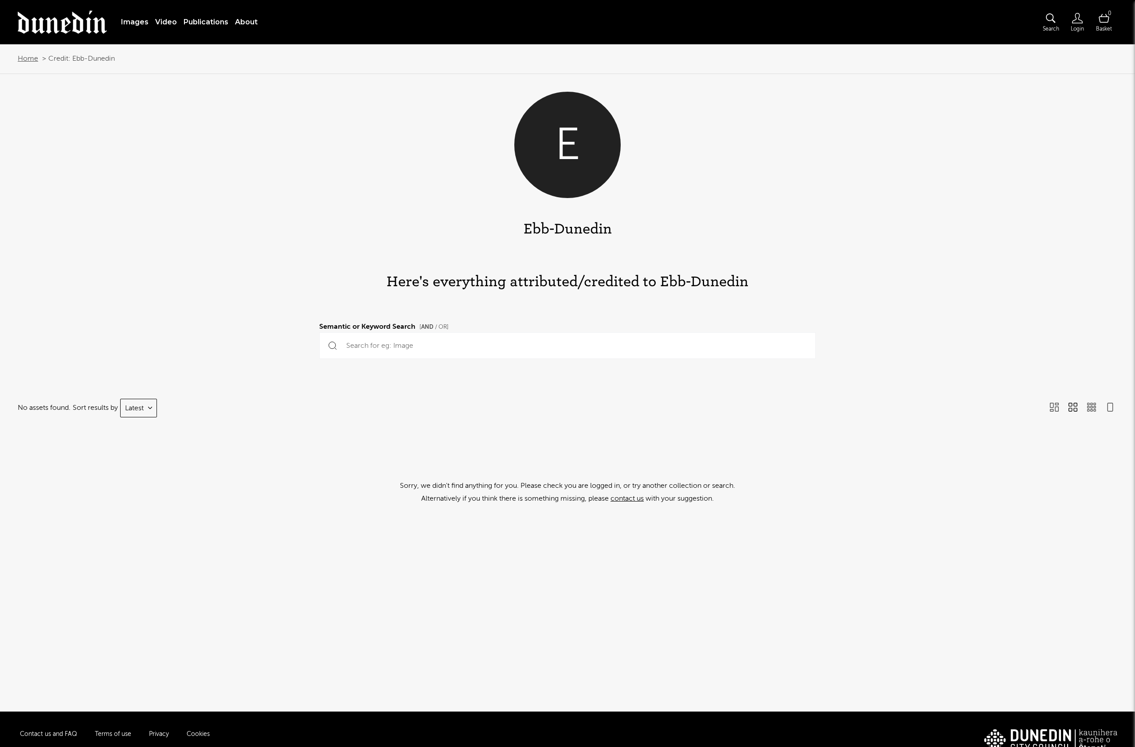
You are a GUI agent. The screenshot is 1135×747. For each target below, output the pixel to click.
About (246, 22)
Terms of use (113, 734)
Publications (206, 22)
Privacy (159, 734)
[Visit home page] (62, 22)
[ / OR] (434, 326)
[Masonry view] (1054, 408)
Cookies (198, 734)
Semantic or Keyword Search (384, 325)
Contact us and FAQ (48, 734)
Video (166, 22)
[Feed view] (1110, 408)
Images (135, 22)
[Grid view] (1073, 408)
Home (28, 58)
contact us (627, 498)
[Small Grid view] (1091, 408)
